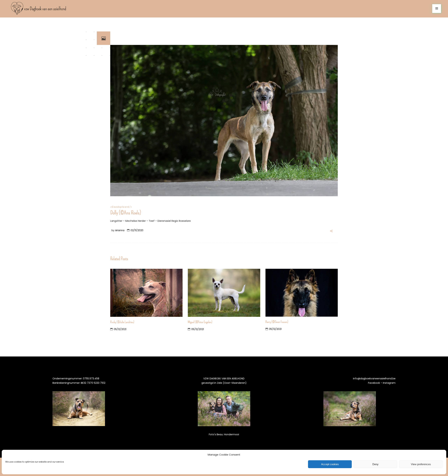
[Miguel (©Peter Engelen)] (224, 293)
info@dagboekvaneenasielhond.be (374, 378)
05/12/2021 (120, 329)
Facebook (374, 383)
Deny (375, 464)
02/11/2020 (137, 230)
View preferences (421, 464)
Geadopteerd (120, 206)
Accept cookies (330, 464)
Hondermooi (231, 434)
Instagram (389, 383)
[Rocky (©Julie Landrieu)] (146, 293)
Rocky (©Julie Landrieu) (122, 322)
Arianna (119, 230)
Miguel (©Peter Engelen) (200, 322)
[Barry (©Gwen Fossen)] (301, 293)
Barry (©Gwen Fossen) (276, 322)
